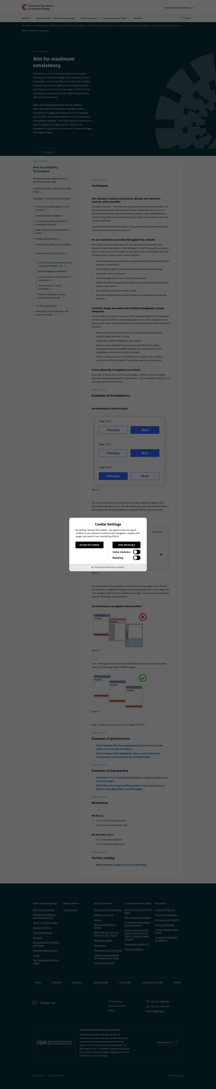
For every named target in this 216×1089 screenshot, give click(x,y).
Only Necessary (126, 545)
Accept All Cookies (89, 545)
